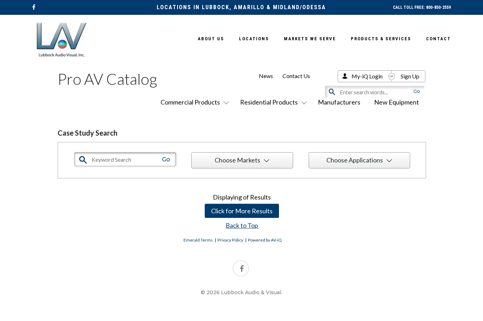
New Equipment (396, 102)
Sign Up (410, 76)
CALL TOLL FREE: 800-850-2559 (422, 7)
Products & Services (381, 38)
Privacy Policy (230, 240)
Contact (438, 38)
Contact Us (296, 75)
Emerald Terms (198, 240)
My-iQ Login (367, 76)
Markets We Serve (310, 38)
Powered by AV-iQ (265, 240)
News (266, 75)
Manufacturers (339, 102)
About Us (211, 38)
